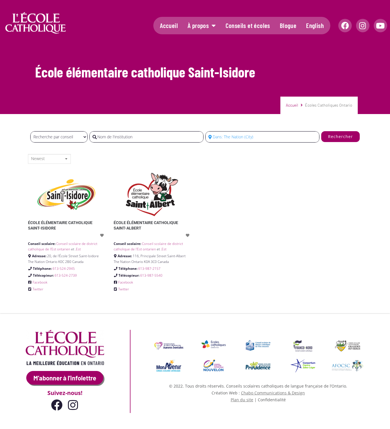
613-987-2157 (149, 268)
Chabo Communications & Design (273, 393)
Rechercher (340, 136)
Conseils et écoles (248, 25)
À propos (198, 25)
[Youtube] (380, 25)
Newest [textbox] (38, 158)
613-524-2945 (64, 268)
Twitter (38, 289)
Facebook (40, 282)
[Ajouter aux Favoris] (102, 235)
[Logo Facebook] (345, 25)
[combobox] (49, 159)
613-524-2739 (66, 275)
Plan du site (242, 399)
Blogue (288, 25)
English (315, 25)
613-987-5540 (151, 275)
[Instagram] (362, 25)
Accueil (169, 25)
